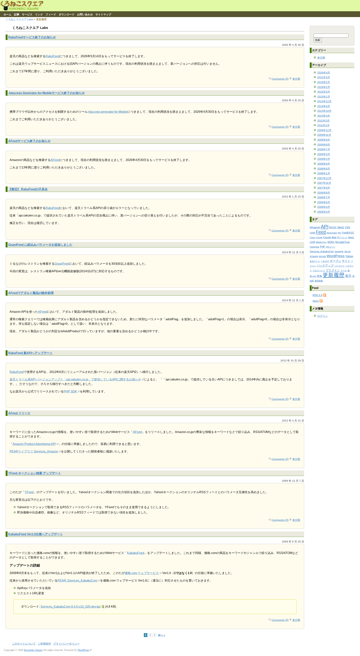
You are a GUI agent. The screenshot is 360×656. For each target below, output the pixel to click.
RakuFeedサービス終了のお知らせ (32, 37)
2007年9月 (323, 187)
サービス (27, 14)
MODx (331, 242)
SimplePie (339, 251)
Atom (316, 300)
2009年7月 (323, 149)
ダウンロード (66, 14)
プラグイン (333, 270)
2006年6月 (323, 202)
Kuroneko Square (33, 650)
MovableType (342, 242)
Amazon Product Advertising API (34, 444)
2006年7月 (323, 197)
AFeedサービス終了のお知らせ (29, 141)
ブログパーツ (319, 270)
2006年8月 (323, 192)
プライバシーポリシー (66, 643)
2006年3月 (323, 211)
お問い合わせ (85, 14)
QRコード (330, 247)
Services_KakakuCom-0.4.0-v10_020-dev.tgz (70, 606)
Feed (321, 232)
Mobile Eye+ (321, 242)
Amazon (315, 227)
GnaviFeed (62, 263)
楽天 (348, 276)
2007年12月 (324, 178)
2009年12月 (324, 130)
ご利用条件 (44, 643)
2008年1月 (323, 173)
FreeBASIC (348, 232)
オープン (335, 260)
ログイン (322, 315)
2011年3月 (323, 120)
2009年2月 (323, 158)
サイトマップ (103, 14)
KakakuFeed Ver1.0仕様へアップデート (35, 534)
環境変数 (319, 281)
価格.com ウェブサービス (142, 573)
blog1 (341, 227)
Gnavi (312, 237)
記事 (16, 14)
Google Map (329, 237)
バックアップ (325, 265)
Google (319, 237)
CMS (347, 227)
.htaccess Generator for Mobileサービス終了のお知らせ (46, 93)
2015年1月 (323, 96)
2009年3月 (323, 154)
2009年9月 (323, 139)
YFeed (29, 492)
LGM (312, 242)
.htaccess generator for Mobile (108, 111)
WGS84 (322, 256)
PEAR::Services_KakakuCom (77, 580)
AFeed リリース (19, 413)
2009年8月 (323, 144)
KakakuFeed (135, 553)
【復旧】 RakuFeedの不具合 (28, 189)
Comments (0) (280, 78)
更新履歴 (333, 275)
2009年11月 (324, 134)
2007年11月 (324, 182)
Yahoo (349, 256)
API (324, 226)
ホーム (7, 14)
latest (351, 237)
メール (343, 270)
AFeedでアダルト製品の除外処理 (31, 293)
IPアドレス (342, 237)
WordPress (336, 256)
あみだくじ (315, 261)
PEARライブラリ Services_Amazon (34, 451)
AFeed (55, 160)
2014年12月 (324, 101)
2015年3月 (323, 91)
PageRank (314, 247)
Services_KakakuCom (322, 251)
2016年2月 (323, 87)
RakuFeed (53, 56)
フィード (51, 14)
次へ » (161, 635)
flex (339, 233)
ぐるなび (325, 261)
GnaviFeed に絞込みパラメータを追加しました (40, 244)
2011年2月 (323, 125)
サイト (346, 260)
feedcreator (332, 233)
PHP (322, 246)
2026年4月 (323, 72)
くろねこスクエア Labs (19, 19)
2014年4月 (323, 106)
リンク (39, 14)
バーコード (339, 266)
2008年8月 (323, 168)
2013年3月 (323, 115)
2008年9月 (323, 163)
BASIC (333, 227)
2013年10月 (324, 110)
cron (312, 232)
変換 (319, 276)
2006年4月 (323, 206)
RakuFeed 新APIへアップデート (30, 353)
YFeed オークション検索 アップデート (34, 473)
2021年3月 (323, 77)
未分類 (296, 78)
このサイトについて (24, 643)
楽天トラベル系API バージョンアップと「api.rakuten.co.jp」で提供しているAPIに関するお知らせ (75, 379)
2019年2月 (323, 82)
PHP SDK (70, 391)
